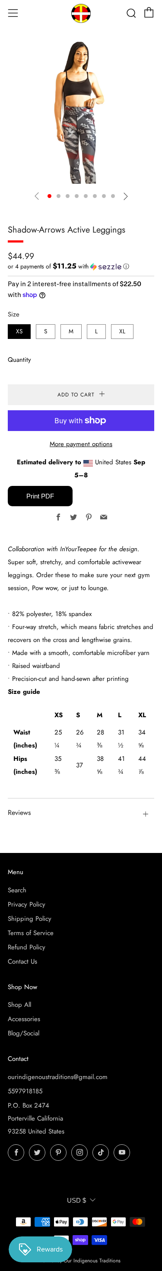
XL (122, 331)
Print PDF (40, 496)
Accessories (24, 1019)
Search (17, 890)
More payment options (81, 444)
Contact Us (22, 961)
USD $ (76, 1200)
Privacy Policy (26, 904)
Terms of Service (31, 933)
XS (19, 331)
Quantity (19, 359)
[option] (81, 110)
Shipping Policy (29, 918)
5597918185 (25, 1091)
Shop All (19, 1004)
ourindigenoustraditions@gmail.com (58, 1077)
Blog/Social (23, 1033)
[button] (49, 196)
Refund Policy (26, 947)
